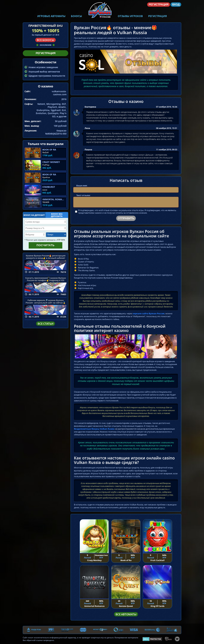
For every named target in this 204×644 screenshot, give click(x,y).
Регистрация (157, 16)
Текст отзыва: (83, 195)
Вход (176, 4)
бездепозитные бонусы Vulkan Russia (94, 428)
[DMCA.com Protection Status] (152, 638)
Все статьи (45, 323)
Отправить (126, 218)
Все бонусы (45, 40)
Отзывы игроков (130, 16)
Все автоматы (126, 614)
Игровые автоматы (51, 16)
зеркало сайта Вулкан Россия (148, 313)
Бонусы (76, 16)
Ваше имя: (81, 185)
